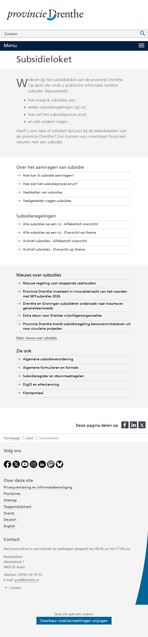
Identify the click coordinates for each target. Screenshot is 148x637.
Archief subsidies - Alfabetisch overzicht (55, 241)
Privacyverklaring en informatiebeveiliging (38, 487)
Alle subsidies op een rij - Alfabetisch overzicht (60, 224)
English (9, 526)
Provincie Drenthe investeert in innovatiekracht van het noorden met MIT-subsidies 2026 (75, 293)
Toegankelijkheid (17, 507)
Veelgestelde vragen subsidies (47, 201)
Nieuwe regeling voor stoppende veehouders (59, 283)
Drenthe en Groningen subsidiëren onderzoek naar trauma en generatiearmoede (73, 305)
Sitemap (10, 500)
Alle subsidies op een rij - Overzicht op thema (59, 232)
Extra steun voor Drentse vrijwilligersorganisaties (62, 315)
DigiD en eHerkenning (41, 384)
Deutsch (10, 519)
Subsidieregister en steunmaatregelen (53, 376)
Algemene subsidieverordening (48, 359)
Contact (15, 588)
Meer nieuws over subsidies (36, 338)
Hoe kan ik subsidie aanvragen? (48, 175)
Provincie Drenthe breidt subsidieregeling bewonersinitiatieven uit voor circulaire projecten (76, 326)
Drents (9, 513)
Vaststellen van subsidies (42, 192)
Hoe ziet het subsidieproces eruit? (50, 184)
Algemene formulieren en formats (50, 367)
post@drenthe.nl (27, 580)
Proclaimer (12, 494)
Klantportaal (33, 393)
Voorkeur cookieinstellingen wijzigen (74, 620)
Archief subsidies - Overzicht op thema (54, 249)
